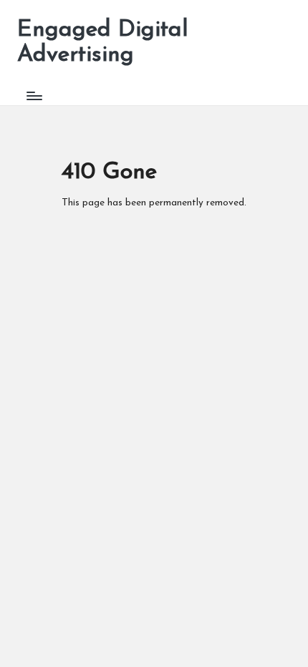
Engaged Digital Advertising (102, 43)
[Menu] (34, 95)
